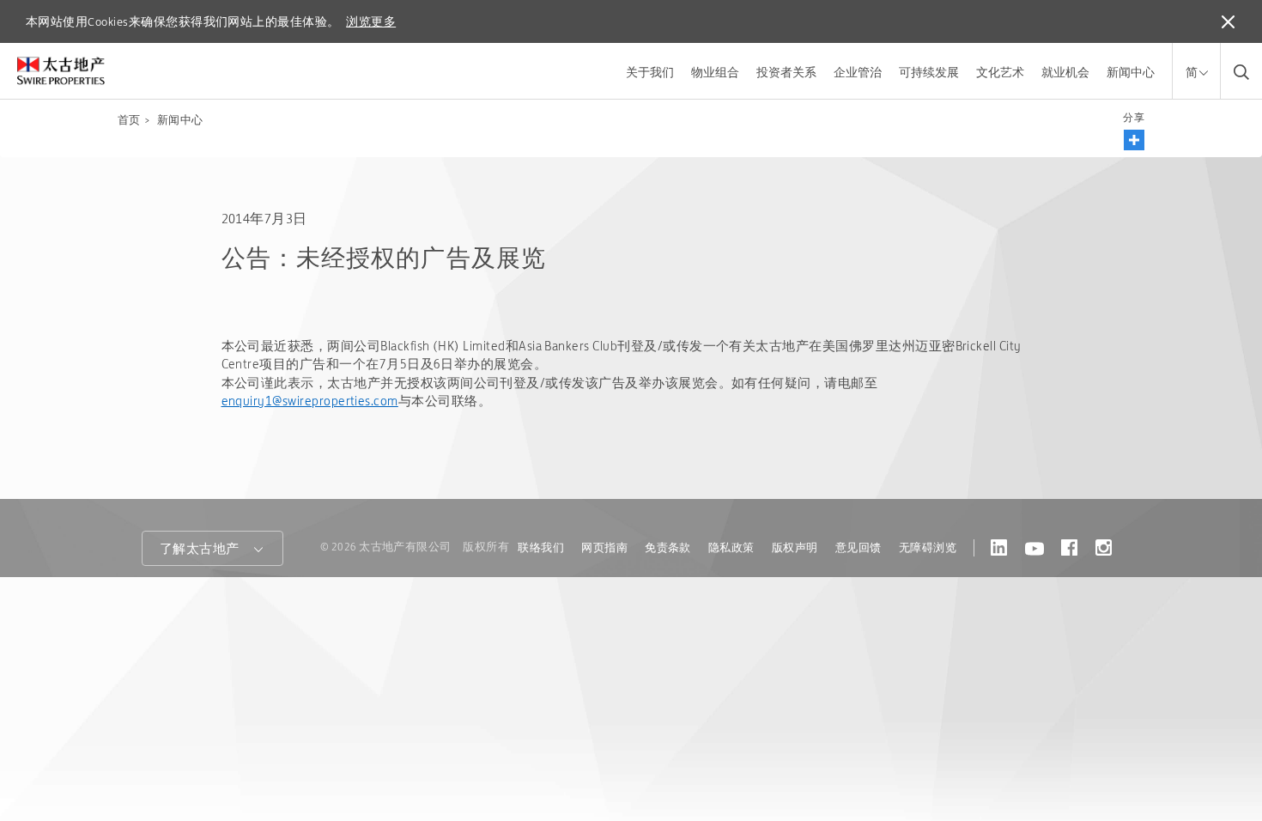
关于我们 (650, 72)
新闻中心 (1131, 72)
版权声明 (795, 547)
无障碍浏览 (927, 547)
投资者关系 (786, 72)
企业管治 (858, 72)
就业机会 (1065, 72)
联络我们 (541, 547)
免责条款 (668, 547)
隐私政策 (731, 547)
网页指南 (604, 547)
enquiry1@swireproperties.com (309, 400)
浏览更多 (371, 21)
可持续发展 (929, 72)
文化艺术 (1000, 72)
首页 (129, 119)
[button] (1134, 140)
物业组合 (715, 72)
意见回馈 (858, 547)
